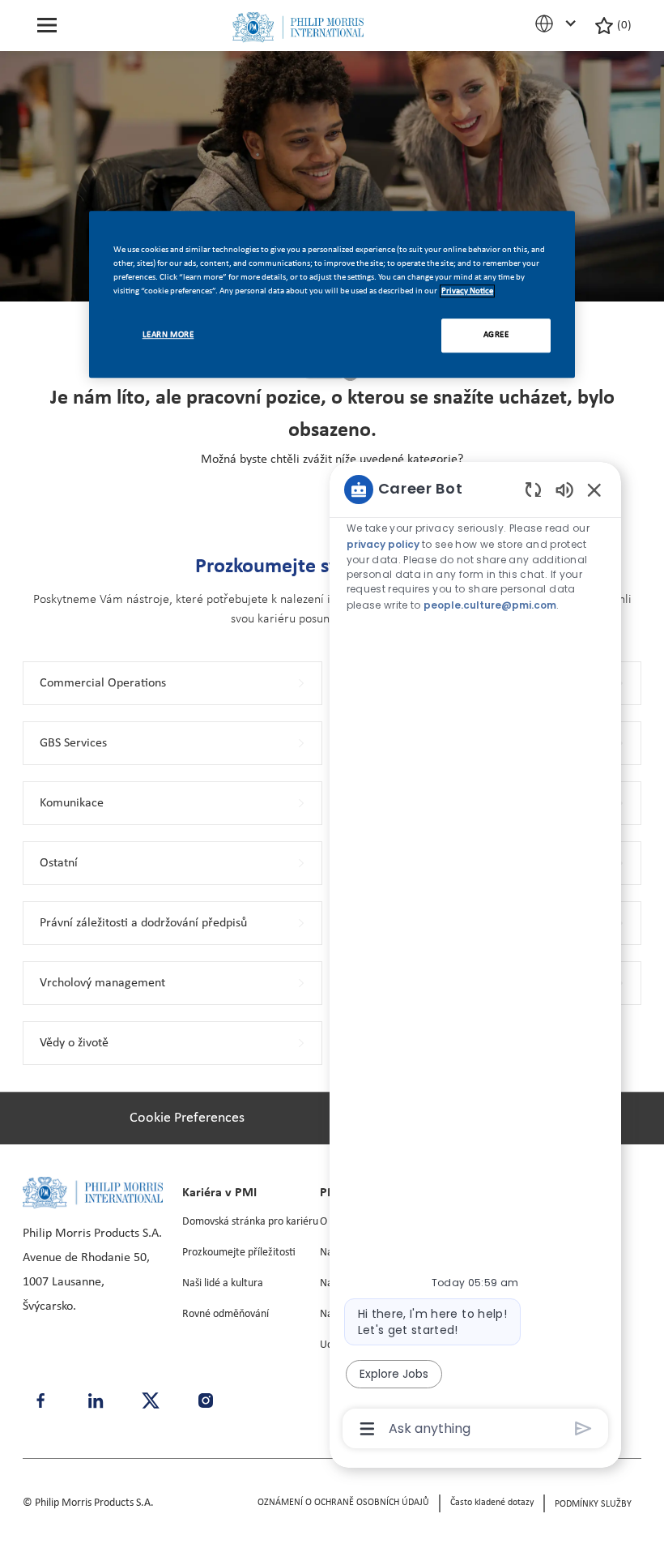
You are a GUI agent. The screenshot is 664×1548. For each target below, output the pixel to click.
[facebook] (40, 1400)
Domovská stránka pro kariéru (250, 1222)
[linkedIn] (95, 1400)
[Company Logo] (298, 27)
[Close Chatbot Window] (594, 489)
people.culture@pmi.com (490, 605)
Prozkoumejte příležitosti (239, 1253)
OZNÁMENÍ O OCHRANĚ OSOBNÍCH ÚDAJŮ (343, 1502)
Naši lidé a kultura (222, 1283)
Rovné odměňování (225, 1314)
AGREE (496, 335)
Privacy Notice (467, 291)
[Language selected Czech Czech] (557, 23)
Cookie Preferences (187, 1118)
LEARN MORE (168, 335)
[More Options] (367, 1429)
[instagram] (205, 1400)
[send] (583, 1428)
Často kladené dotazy (492, 1502)
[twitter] (150, 1400)
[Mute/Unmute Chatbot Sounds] (564, 489)
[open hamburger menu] (47, 25)
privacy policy (383, 544)
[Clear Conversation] (533, 489)
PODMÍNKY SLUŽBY (593, 1504)
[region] (475, 958)
